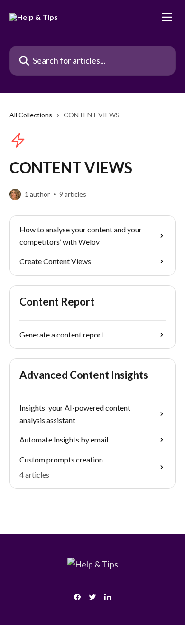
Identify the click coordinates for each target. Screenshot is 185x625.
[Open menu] (167, 17)
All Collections (30, 115)
